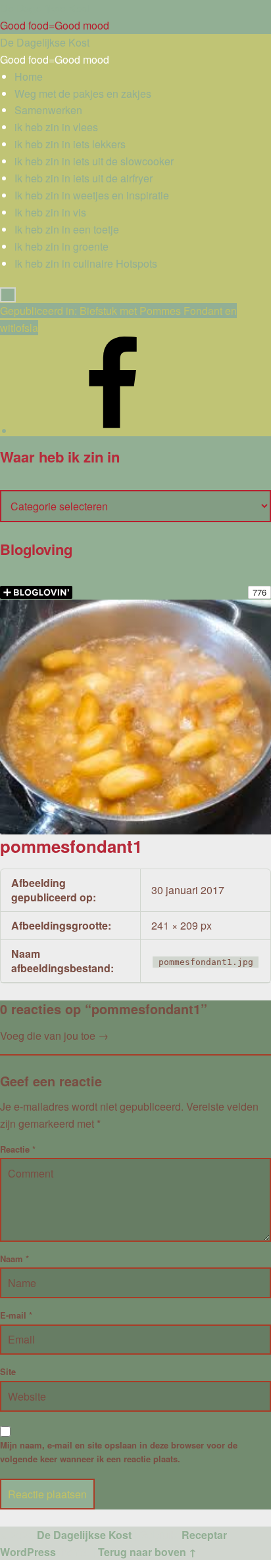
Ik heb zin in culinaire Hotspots (85, 263)
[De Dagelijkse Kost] (113, 430)
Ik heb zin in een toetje (66, 229)
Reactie (18, 1149)
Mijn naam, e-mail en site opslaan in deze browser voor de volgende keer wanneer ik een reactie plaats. (118, 1452)
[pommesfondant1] (135, 607)
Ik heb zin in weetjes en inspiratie (91, 195)
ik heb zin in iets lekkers (70, 144)
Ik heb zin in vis (50, 212)
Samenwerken (48, 109)
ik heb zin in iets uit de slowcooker (94, 161)
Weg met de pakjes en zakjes (82, 93)
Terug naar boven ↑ (147, 1551)
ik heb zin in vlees (56, 126)
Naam (14, 1258)
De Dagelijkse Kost (84, 1534)
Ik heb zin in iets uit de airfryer (83, 178)
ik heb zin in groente (61, 246)
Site (8, 1371)
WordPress (28, 1551)
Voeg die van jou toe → (54, 1036)
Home (28, 76)
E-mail (16, 1315)
